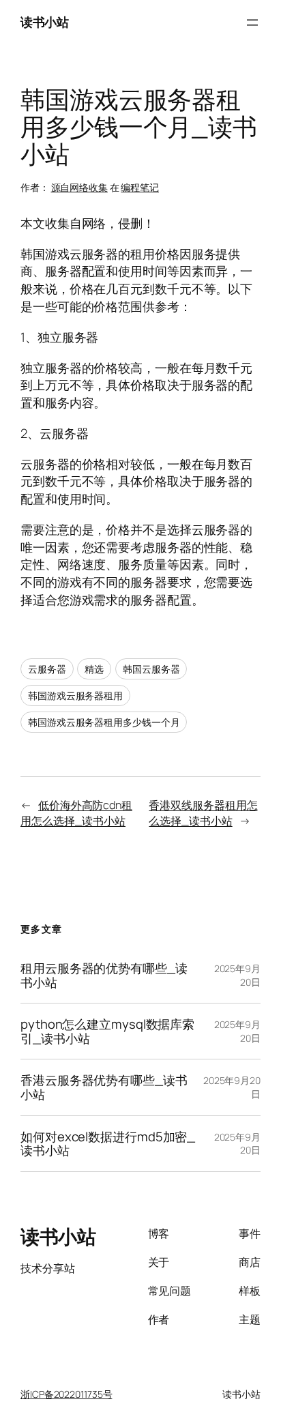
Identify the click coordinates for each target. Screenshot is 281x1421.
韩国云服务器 (151, 668)
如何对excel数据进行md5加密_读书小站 (107, 1144)
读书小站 (44, 22)
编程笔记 (140, 187)
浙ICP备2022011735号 (66, 1394)
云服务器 (47, 668)
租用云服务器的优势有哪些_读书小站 (104, 975)
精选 (94, 668)
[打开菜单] (252, 22)
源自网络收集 (79, 187)
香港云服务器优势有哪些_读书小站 (104, 1087)
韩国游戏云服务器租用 (75, 695)
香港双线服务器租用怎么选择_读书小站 (203, 812)
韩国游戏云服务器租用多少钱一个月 (103, 722)
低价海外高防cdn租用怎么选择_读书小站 (76, 812)
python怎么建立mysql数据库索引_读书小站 (107, 1031)
